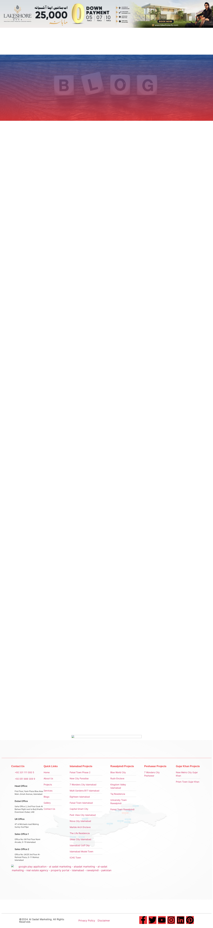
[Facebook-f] (143, 920)
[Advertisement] (169, 167)
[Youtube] (162, 920)
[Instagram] (171, 920)
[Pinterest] (190, 920)
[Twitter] (152, 920)
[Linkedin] (180, 920)
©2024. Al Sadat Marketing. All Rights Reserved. (41, 920)
